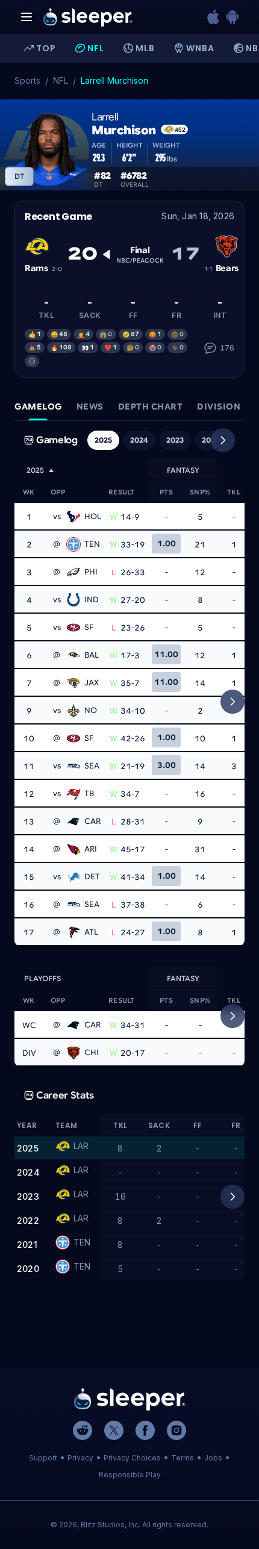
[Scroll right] (223, 440)
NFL (60, 80)
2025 (103, 439)
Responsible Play (130, 1474)
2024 (139, 439)
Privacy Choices (132, 1457)
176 (227, 347)
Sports (27, 80)
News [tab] (90, 406)
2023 (175, 439)
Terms (182, 1457)
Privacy (80, 1457)
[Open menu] (26, 17)
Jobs (213, 1457)
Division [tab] (218, 406)
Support (43, 1457)
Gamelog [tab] (38, 406)
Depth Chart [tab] (150, 406)
